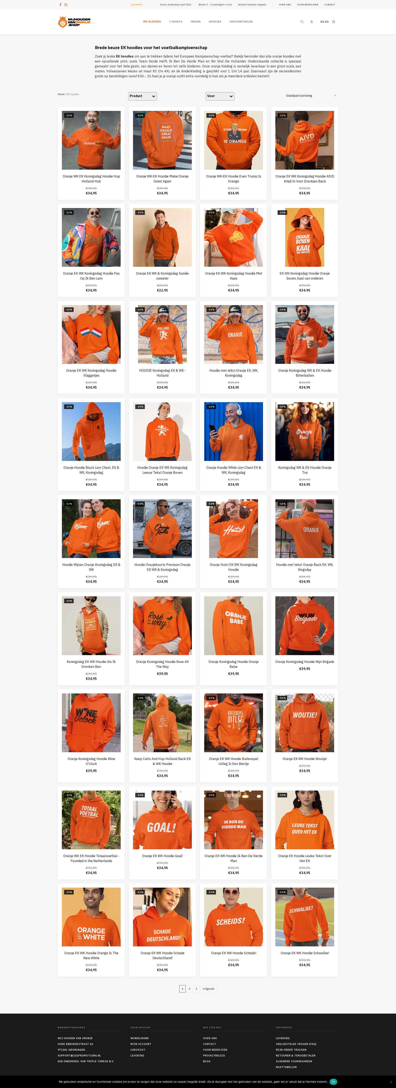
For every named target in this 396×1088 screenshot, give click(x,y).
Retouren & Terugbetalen (296, 1055)
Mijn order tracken (291, 1049)
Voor (211, 96)
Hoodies (215, 21)
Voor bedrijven (307, 4)
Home (61, 94)
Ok (333, 1081)
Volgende (208, 988)
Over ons (285, 4)
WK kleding (152, 21)
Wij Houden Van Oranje (75, 1038)
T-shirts (175, 21)
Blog (207, 1061)
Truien (196, 21)
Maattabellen (286, 1067)
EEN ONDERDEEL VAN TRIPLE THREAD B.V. (86, 1061)
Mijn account (141, 1044)
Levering (137, 1055)
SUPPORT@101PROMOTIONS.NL (79, 1055)
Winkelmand (140, 1038)
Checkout (138, 1049)
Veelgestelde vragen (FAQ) (296, 1044)
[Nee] (391, 1082)
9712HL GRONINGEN (71, 1049)
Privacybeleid (214, 1055)
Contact (329, 4)
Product (136, 96)
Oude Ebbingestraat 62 (75, 1044)
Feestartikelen (241, 21)
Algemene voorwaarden (294, 1061)
